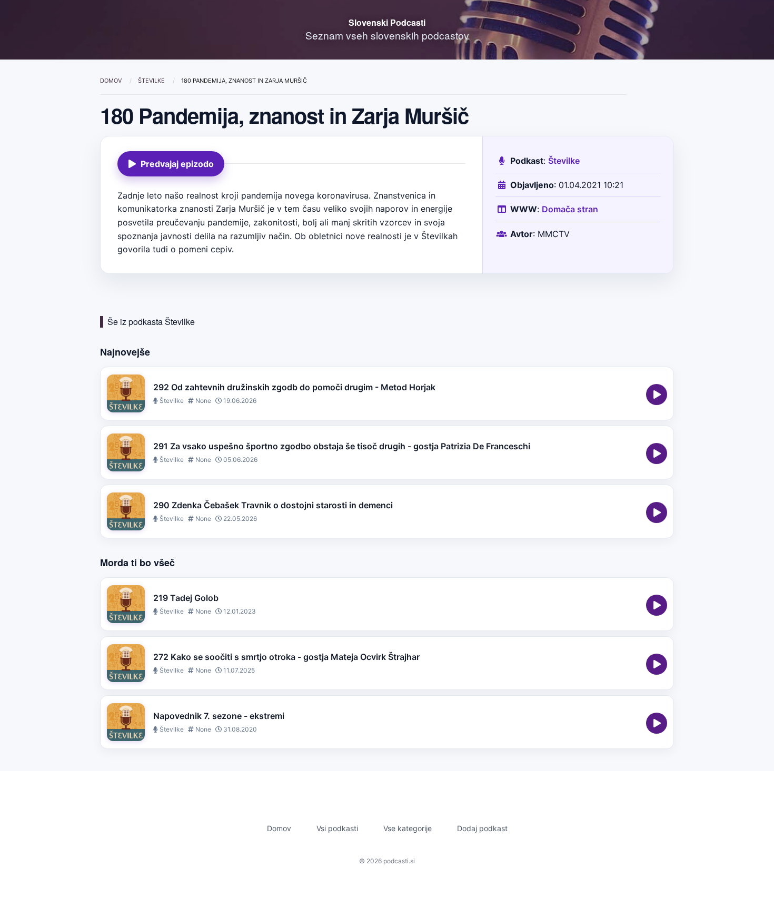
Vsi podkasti (337, 828)
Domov (111, 80)
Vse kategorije (407, 828)
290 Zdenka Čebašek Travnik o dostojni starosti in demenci (273, 505)
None (202, 401)
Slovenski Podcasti (387, 22)
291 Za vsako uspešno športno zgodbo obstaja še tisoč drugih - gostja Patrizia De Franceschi (341, 446)
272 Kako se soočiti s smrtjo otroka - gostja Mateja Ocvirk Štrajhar (286, 657)
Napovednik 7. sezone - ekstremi (218, 716)
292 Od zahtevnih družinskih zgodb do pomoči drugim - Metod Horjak (294, 387)
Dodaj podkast (482, 828)
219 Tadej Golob (186, 598)
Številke (152, 80)
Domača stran (570, 209)
